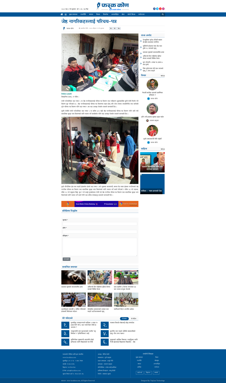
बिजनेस (105, 14)
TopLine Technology (157, 380)
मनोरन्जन (141, 14)
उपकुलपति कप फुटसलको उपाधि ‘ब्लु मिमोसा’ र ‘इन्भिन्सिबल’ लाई (83, 332)
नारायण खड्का (154, 121)
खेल (123, 14)
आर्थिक (139, 367)
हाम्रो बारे (139, 372)
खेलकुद (157, 360)
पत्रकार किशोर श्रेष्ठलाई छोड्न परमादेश (122, 322)
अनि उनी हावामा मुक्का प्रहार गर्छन (152, 117)
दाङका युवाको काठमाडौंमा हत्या (72, 287)
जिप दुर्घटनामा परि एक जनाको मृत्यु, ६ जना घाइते (153, 70)
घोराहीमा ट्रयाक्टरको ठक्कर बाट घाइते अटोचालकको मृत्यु (98, 310)
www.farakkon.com (69, 357)
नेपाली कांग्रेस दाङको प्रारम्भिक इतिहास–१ (152, 94)
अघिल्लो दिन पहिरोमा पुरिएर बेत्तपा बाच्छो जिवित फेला (99, 288)
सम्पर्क (156, 372)
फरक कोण (70, 28)
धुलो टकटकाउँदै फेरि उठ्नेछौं (152, 139)
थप (162, 76)
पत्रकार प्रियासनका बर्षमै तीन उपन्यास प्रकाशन (152, 168)
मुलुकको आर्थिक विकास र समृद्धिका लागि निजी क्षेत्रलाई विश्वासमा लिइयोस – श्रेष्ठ (124, 341)
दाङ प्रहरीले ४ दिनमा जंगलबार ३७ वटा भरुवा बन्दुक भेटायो (125, 288)
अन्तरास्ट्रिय (114, 14)
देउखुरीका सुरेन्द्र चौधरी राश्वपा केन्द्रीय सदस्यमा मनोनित (152, 41)
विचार (98, 14)
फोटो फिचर (131, 14)
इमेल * (65, 228)
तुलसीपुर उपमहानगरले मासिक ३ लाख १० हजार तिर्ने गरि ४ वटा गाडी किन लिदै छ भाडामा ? (84, 325)
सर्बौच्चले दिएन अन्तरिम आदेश (124, 309)
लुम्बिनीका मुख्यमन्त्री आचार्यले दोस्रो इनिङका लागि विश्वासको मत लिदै (82, 341)
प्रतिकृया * (66, 236)
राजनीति (83, 14)
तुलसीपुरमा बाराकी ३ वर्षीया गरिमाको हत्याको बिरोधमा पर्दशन (73, 310)
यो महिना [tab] (133, 318)
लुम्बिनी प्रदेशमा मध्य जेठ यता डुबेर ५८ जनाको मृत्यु (152, 47)
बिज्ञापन (148, 372)
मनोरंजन (156, 367)
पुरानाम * (65, 220)
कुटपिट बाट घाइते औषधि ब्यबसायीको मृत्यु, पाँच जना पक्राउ (122, 332)
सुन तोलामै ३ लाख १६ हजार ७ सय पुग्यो (153, 63)
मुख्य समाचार (73, 14)
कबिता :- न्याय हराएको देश (151, 191)
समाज (91, 14)
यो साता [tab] (124, 318)
